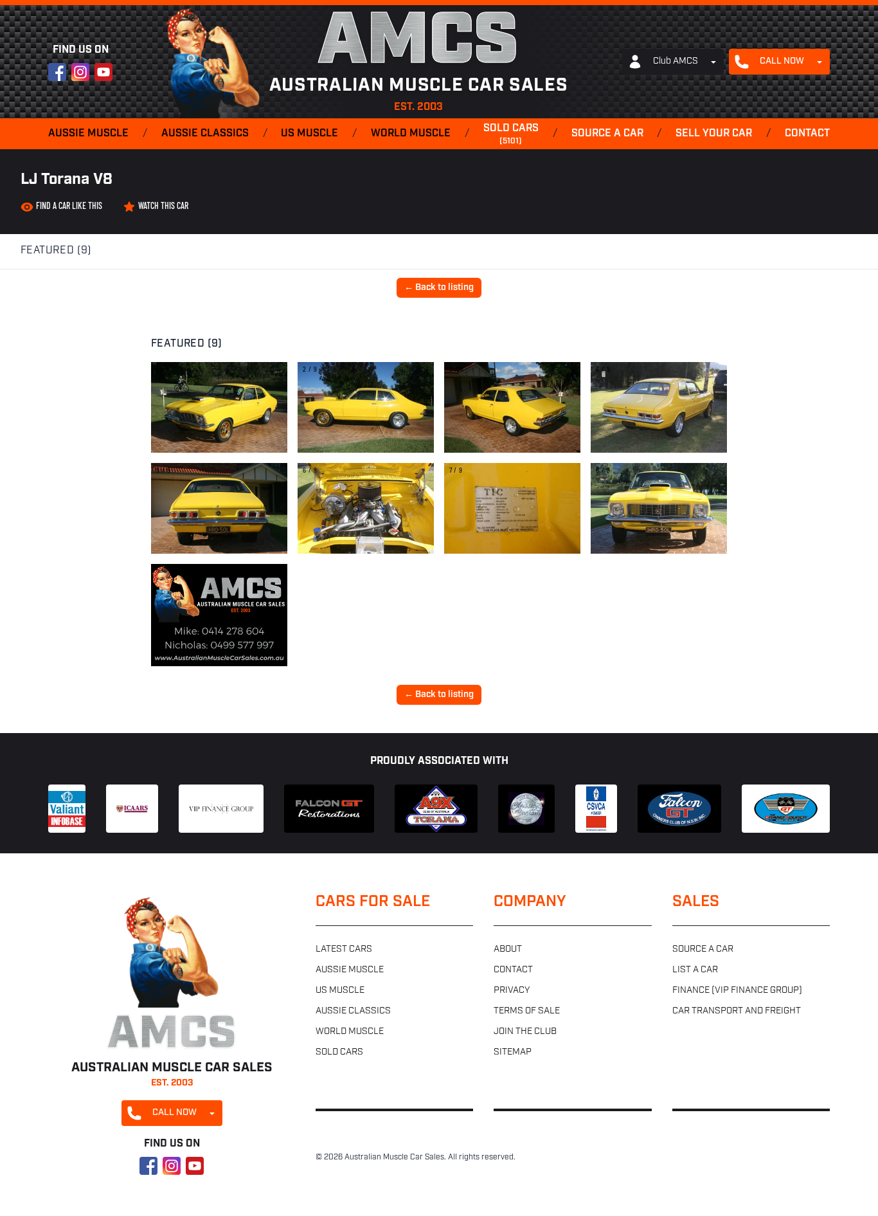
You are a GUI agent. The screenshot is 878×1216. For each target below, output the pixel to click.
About (508, 949)
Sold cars (511, 134)
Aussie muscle (88, 134)
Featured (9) (56, 251)
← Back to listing (439, 288)
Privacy (512, 990)
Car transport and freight (736, 1011)
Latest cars (344, 949)
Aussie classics (205, 134)
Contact (807, 134)
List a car (695, 970)
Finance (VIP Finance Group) (737, 990)
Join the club (525, 1032)
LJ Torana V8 (66, 180)
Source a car (607, 134)
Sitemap (513, 1052)
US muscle (309, 134)
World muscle (411, 134)
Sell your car (714, 134)
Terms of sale (527, 1011)
